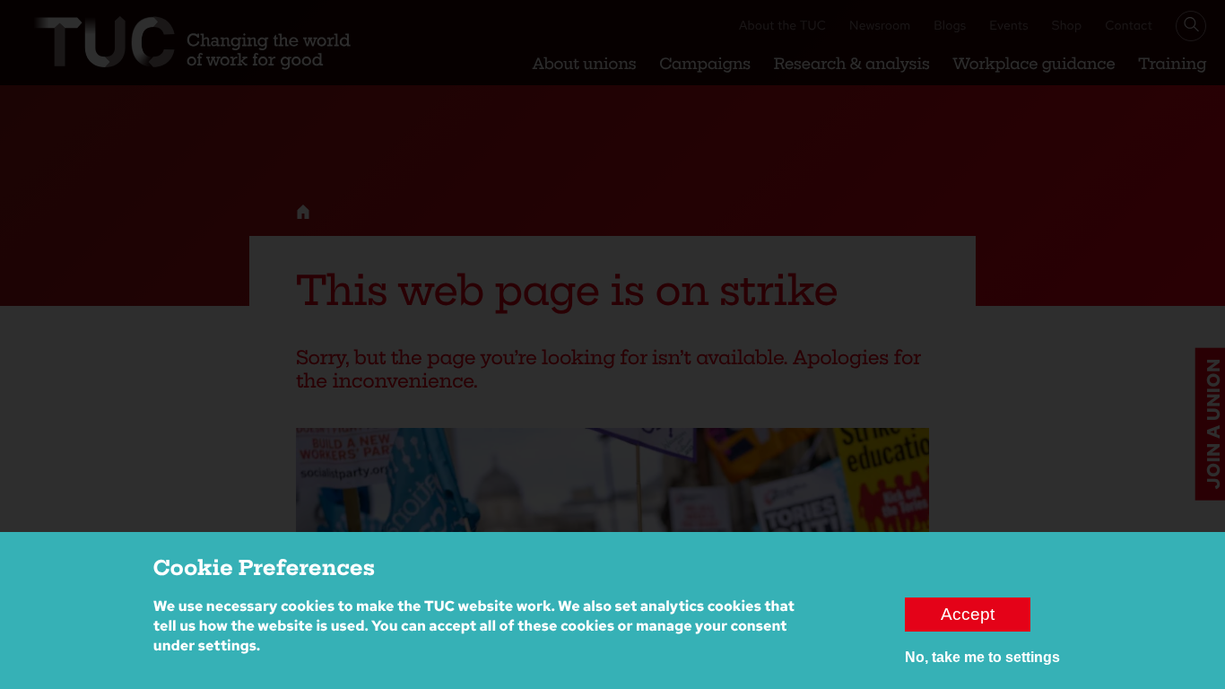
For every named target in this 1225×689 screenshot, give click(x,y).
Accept (968, 614)
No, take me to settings (982, 657)
